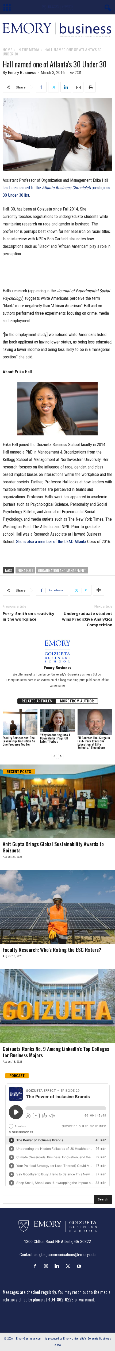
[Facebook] (41, 87)
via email (86, 1299)
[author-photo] (57, 649)
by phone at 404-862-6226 (51, 1299)
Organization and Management (62, 570)
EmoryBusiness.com (28, 1338)
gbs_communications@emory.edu (67, 1254)
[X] (53, 87)
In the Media (28, 50)
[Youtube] (80, 1266)
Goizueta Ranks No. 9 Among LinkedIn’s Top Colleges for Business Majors (56, 1052)
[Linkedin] (65, 87)
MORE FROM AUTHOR (77, 701)
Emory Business (22, 72)
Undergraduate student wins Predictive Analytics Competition (87, 619)
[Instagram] (47, 1266)
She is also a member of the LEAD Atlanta (51, 541)
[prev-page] (54, 756)
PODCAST (17, 1076)
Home (7, 50)
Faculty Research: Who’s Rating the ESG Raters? (52, 949)
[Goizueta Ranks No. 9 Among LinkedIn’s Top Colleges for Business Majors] (57, 1006)
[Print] (90, 87)
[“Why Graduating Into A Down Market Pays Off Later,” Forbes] (57, 721)
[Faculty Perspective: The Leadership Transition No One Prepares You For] (20, 722)
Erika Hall (25, 570)
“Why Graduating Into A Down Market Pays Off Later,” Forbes (55, 738)
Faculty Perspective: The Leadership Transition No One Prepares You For (19, 741)
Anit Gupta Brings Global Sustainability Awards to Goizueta (53, 847)
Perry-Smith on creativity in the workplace (28, 616)
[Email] (78, 87)
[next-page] (60, 756)
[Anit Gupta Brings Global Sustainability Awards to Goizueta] (57, 801)
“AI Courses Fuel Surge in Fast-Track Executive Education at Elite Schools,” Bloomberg (94, 743)
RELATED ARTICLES (37, 701)
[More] (98, 590)
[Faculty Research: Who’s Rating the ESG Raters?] (57, 907)
